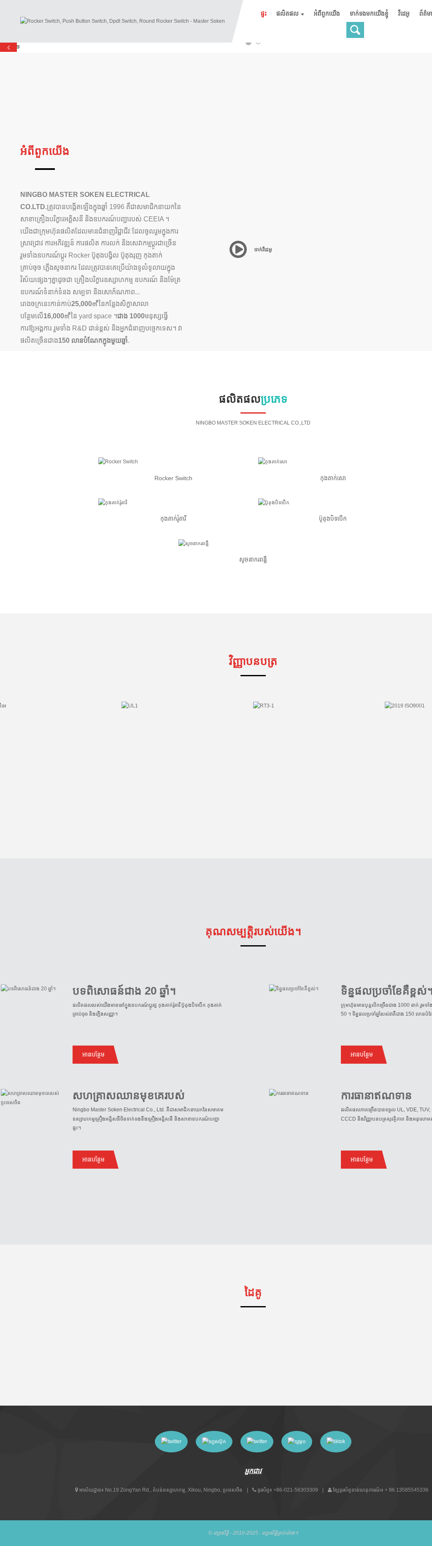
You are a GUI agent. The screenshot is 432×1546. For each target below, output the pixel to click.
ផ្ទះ (264, 13)
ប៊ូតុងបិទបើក (333, 518)
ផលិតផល (287, 13)
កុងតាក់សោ (333, 478)
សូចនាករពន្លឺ (253, 559)
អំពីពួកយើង (327, 13)
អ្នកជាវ (253, 1470)
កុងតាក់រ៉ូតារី (173, 518)
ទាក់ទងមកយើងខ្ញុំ (369, 13)
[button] (8, 47)
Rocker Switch (173, 478)
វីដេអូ (404, 13)
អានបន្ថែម (93, 1054)
